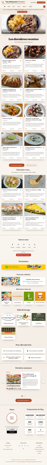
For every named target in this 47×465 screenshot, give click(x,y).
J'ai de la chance (32, 165)
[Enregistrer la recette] (21, 60)
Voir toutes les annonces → (23, 400)
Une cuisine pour (15, 2)
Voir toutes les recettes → (17, 165)
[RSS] (23, 449)
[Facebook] (19, 446)
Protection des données (39, 449)
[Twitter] (28, 446)
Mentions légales (39, 447)
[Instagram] (22, 446)
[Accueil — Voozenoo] (3, 2)
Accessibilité (39, 451)
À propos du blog (8, 445)
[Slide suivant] (43, 24)
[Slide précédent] (3, 24)
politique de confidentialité (21, 461)
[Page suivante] (43, 381)
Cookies (39, 453)
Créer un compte (41, 2)
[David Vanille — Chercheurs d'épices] (23, 267)
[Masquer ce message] (29, 12)
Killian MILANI (32, 459)
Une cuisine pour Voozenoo (19, 459)
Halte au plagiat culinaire (8, 449)
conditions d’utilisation (30, 461)
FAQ (8, 447)
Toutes (8, 6)
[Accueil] (4, 6)
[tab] (19, 32)
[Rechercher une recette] (44, 6)
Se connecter (33, 2)
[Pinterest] (25, 446)
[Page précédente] (3, 381)
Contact (39, 445)
